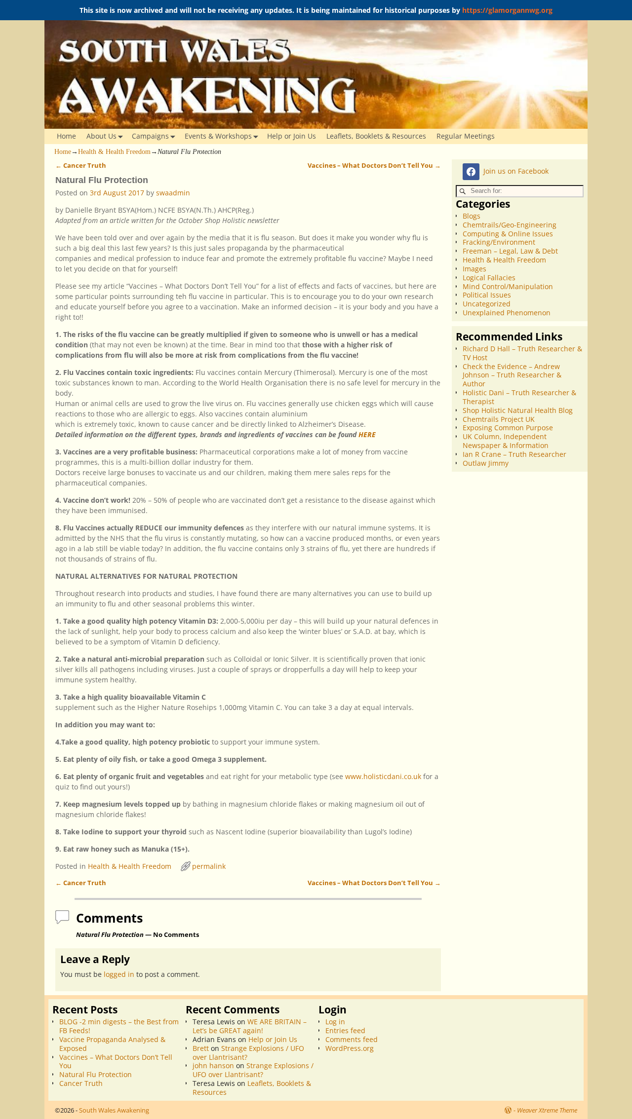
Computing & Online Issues (508, 233)
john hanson (213, 1065)
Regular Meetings (465, 136)
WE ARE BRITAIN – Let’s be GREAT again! (250, 1026)
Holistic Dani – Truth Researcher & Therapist (519, 397)
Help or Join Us (291, 136)
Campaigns (150, 136)
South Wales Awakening (114, 1110)
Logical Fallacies (489, 277)
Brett (201, 1048)
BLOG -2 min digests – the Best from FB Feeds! (119, 1026)
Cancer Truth (80, 165)
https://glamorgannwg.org (507, 10)
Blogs (471, 216)
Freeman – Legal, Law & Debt (510, 251)
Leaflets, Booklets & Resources (376, 136)
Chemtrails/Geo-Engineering (509, 224)
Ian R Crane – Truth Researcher (514, 454)
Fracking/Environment (499, 242)
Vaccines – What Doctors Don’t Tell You (374, 165)
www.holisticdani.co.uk (383, 776)
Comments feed (351, 1039)
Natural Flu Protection (95, 1074)
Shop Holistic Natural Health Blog (518, 410)
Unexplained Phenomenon (507, 312)
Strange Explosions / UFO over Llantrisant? (248, 1053)
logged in (119, 974)
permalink (209, 866)
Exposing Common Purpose (508, 427)
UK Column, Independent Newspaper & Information (506, 441)
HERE (367, 434)
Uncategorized (487, 303)
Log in (335, 1021)
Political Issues (487, 294)
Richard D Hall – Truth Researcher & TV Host (522, 353)
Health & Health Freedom (114, 151)
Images (474, 268)
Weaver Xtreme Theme (547, 1110)
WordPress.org (349, 1048)
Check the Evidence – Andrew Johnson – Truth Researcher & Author (512, 375)
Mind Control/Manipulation (508, 286)
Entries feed (345, 1030)
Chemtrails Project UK (499, 419)
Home (66, 136)
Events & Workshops (218, 136)
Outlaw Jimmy (486, 463)
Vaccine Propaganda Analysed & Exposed (112, 1044)
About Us (101, 136)
